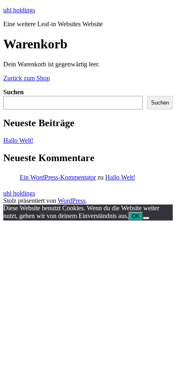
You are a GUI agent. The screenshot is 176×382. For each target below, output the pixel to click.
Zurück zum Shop (26, 78)
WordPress (72, 200)
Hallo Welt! (18, 140)
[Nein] (146, 218)
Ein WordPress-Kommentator (58, 177)
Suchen (13, 92)
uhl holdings (19, 10)
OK (136, 216)
